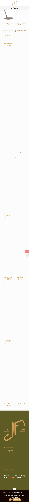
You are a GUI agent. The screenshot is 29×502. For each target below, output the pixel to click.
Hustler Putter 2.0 (20, 23)
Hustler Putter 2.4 (21, 277)
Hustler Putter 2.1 (8, 43)
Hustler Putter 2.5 (8, 403)
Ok (10, 499)
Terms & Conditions (9, 450)
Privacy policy (16, 499)
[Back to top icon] (14, 489)
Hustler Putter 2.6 (21, 403)
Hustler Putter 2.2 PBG (20, 151)
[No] (27, 496)
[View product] (12, 12)
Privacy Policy (7, 451)
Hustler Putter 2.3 (8, 277)
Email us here (7, 460)
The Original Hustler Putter (8, 23)
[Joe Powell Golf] (14, 3)
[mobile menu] (26, 3)
